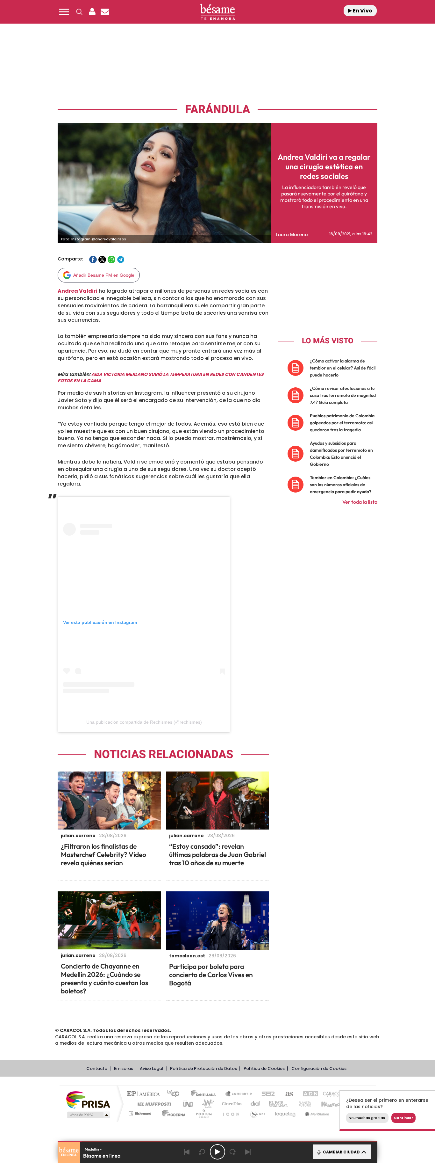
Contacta (96, 1068)
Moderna (172, 1113)
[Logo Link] (217, 12)
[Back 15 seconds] (202, 1151)
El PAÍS (144, 1094)
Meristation (316, 1113)
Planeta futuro (302, 1104)
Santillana (205, 1094)
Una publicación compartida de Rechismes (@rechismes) (144, 722)
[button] (64, 12)
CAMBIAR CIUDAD (341, 1152)
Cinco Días (231, 1104)
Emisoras (123, 1068)
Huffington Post (153, 1104)
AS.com (286, 1094)
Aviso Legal (151, 1068)
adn (307, 1094)
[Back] (187, 1151)
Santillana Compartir (239, 1094)
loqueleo (285, 1113)
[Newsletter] (104, 12)
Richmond (140, 1113)
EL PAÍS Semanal (278, 1104)
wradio (207, 1104)
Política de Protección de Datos (203, 1068)
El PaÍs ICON (231, 1113)
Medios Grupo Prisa (88, 1115)
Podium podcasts (203, 1113)
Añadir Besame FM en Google (103, 275)
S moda (257, 1113)
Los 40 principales (175, 1094)
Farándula (217, 109)
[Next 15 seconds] (232, 1151)
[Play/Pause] (217, 1151)
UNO (188, 1104)
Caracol (331, 1094)
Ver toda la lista (359, 502)
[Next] (248, 1151)
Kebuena (325, 1104)
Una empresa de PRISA (88, 1099)
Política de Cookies (264, 1068)
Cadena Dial (255, 1104)
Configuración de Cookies (318, 1068)
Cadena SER (266, 1094)
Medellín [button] (92, 1149)
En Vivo (362, 10)
